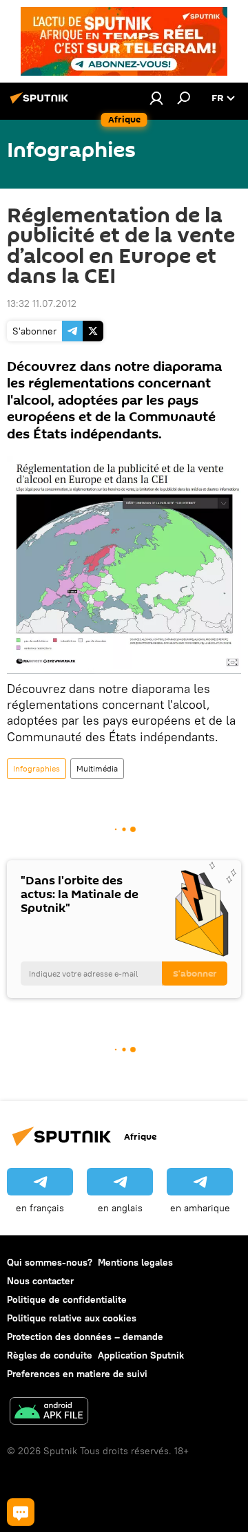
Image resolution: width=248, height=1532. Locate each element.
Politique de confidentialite (67, 1299)
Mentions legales (135, 1262)
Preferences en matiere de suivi (77, 1374)
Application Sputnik (141, 1355)
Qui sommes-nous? (49, 1262)
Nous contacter (40, 1281)
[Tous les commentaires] (20, 1512)
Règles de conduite (49, 1355)
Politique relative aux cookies (71, 1318)
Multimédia (97, 768)
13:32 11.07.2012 (41, 303)
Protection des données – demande (85, 1336)
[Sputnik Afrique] (41, 103)
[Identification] (156, 97)
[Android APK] (49, 1412)
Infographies (36, 768)
